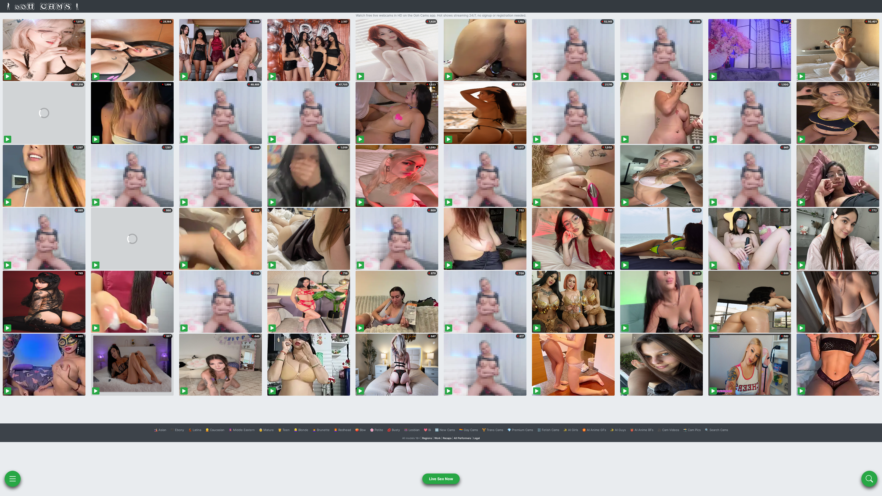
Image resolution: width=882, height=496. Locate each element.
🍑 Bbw (360, 430)
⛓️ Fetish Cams (548, 430)
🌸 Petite (376, 430)
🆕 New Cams (445, 430)
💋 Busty (393, 430)
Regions (427, 438)
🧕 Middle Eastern (242, 430)
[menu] (13, 479)
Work (437, 438)
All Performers (462, 438)
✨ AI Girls (570, 430)
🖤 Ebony (177, 430)
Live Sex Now (441, 478)
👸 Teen (284, 430)
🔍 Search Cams (716, 430)
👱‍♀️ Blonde (301, 430)
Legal (476, 438)
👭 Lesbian (412, 430)
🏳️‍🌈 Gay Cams (468, 430)
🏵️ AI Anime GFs (594, 430)
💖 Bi (427, 430)
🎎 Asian (160, 430)
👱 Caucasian (214, 430)
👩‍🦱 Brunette (321, 430)
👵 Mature (266, 430)
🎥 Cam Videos (668, 430)
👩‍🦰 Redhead (342, 430)
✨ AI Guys (618, 430)
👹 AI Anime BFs (641, 430)
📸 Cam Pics (692, 430)
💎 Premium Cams (520, 430)
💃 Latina (194, 430)
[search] (869, 479)
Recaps (447, 438)
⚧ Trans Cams (492, 430)
